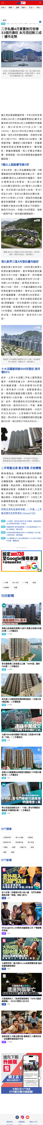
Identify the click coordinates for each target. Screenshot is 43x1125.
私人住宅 (16, 582)
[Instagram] (22, 1117)
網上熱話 (31, 842)
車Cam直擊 (19, 837)
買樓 (15, 587)
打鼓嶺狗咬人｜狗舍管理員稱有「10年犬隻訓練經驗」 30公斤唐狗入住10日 (21, 999)
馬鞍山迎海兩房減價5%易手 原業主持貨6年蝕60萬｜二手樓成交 (21, 629)
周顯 (12, 852)
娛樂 (3, 933)
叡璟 (13, 847)
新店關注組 (19, 842)
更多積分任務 (33, 1103)
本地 (3, 898)
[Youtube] (27, 1117)
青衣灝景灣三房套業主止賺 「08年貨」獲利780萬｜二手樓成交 (21, 665)
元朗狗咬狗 (7, 837)
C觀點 (5, 847)
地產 (3, 23)
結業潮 (30, 837)
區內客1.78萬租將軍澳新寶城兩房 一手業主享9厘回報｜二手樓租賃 (21, 700)
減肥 (4, 852)
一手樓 (26, 582)
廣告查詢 (9, 1122)
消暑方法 (23, 847)
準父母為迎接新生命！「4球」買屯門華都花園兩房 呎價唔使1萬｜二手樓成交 (21, 809)
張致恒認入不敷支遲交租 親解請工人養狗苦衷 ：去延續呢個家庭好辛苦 (21, 1037)
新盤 (34, 582)
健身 (32, 847)
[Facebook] (17, 1117)
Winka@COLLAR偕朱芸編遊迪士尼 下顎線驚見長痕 (22, 929)
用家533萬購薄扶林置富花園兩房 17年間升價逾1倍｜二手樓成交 (21, 773)
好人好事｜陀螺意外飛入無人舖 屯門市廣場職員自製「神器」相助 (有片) (21, 893)
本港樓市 (6, 587)
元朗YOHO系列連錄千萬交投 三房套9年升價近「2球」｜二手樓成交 (21, 735)
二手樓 (5, 582)
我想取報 (22, 1122)
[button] (3, 3)
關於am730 (33, 1122)
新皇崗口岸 (7, 842)
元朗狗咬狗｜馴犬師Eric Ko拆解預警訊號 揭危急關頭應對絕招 (22, 964)
